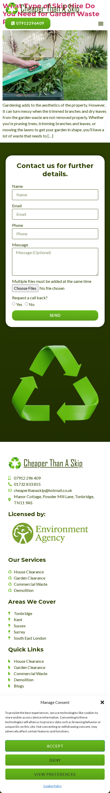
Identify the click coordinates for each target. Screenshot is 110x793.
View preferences (55, 774)
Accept (55, 746)
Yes (19, 304)
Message (20, 244)
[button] (102, 702)
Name (17, 186)
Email (17, 205)
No (32, 304)
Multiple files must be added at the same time (51, 281)
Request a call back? (30, 297)
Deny (55, 760)
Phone (17, 225)
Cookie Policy (52, 786)
